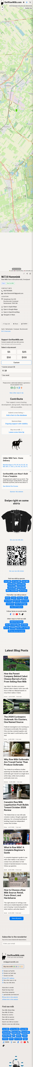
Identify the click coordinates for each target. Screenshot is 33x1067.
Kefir (25, 598)
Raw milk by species (8, 1017)
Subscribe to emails (8, 987)
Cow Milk (7, 581)
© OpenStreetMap (18, 270)
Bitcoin (6, 628)
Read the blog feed (7, 990)
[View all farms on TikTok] (22, 614)
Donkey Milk (21, 584)
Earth (3, 329)
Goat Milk (25, 581)
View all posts (16, 918)
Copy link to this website (10, 997)
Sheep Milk (11, 584)
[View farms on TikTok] (3, 1045)
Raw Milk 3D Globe (7, 1012)
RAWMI (12, 628)
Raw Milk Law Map (23, 628)
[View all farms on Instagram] (13, 614)
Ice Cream (25, 601)
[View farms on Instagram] (21, 1042)
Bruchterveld (23, 329)
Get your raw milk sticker (16, 571)
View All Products (16, 607)
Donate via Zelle (8, 975)
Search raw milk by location (10, 1022)
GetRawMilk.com (15, 955)
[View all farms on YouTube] (16, 614)
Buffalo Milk (21, 587)
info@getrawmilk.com (11, 962)
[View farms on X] (28, 1042)
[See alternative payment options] (19, 388)
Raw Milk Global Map (12, 625)
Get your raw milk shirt (16, 540)
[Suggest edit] (30, 273)
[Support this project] (26, 2)
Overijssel (16, 329)
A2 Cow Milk (16, 581)
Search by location (16, 622)
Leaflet (11, 270)
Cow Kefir (8, 601)
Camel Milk (11, 587)
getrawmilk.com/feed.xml (11, 994)
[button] (2, 7)
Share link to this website (10, 999)
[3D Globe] (23, 2)
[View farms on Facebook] (18, 1042)
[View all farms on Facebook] (10, 614)
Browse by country (7, 1014)
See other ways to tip (9, 980)
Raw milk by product (8, 1019)
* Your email (5, 375)
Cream (13, 598)
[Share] (27, 273)
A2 (14, 1035)
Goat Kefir (16, 601)
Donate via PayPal (8, 971)
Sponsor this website (16, 491)
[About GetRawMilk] (3, 1054)
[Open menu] (30, 2)
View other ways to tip (16, 393)
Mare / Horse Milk (12, 590)
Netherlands (9, 329)
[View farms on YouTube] (24, 1042)
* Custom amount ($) (8, 367)
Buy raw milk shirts (9, 982)
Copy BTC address (8, 978)
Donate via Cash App (9, 973)
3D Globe (24, 625)
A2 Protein (23, 590)
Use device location (17, 631)
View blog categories (8, 992)
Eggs (25, 1039)
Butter (8, 598)
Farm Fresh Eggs (21, 604)
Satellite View (28, 8)
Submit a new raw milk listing (10, 1024)
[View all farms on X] (20, 614)
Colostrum (10, 604)
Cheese (20, 598)
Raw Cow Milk (10, 283)
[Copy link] (24, 273)
